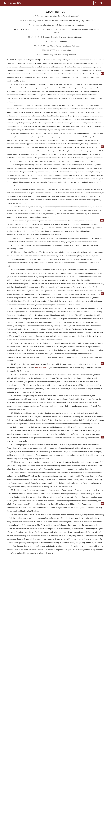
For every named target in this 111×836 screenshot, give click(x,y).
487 (102, 363)
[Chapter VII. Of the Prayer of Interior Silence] (106, 3)
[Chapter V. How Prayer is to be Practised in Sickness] (95, 3)
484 (102, 147)
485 (102, 220)
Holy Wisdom (14, 3)
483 (102, 73)
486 (102, 294)
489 (102, 503)
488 (102, 437)
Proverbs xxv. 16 (42, 368)
